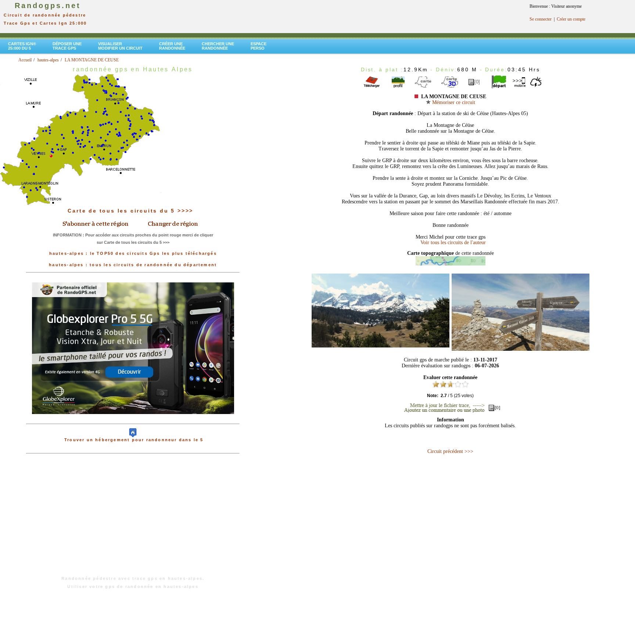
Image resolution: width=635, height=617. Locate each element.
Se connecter (541, 19)
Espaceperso (258, 46)
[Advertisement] (133, 518)
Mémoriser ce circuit (453, 102)
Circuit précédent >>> (450, 451)
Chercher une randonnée (218, 46)
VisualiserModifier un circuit (120, 46)
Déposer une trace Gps (67, 46)
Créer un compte (571, 19)
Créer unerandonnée (172, 46)
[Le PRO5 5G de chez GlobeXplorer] (133, 419)
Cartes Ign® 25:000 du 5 (22, 46)
